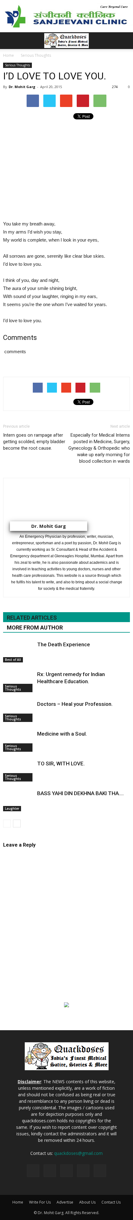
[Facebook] (50, 1170)
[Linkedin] (66, 1170)
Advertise (65, 1202)
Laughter (12, 808)
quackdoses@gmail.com (78, 1153)
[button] (124, 40)
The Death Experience (63, 644)
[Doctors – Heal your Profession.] (18, 711)
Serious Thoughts (17, 65)
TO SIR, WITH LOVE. (61, 763)
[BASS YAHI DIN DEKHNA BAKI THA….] (18, 800)
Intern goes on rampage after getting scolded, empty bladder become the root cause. (34, 441)
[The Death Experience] (18, 651)
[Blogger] (33, 1170)
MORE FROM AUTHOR (35, 627)
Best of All (13, 659)
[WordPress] (100, 1170)
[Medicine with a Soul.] (18, 741)
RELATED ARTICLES (32, 617)
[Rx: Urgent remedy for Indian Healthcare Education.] (18, 681)
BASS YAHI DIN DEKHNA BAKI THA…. (80, 793)
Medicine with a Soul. (62, 734)
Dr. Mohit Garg (22, 86)
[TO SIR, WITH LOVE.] (18, 770)
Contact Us (111, 1202)
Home (17, 1202)
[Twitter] (83, 1170)
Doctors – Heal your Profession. (75, 704)
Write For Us (40, 1202)
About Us (87, 1202)
